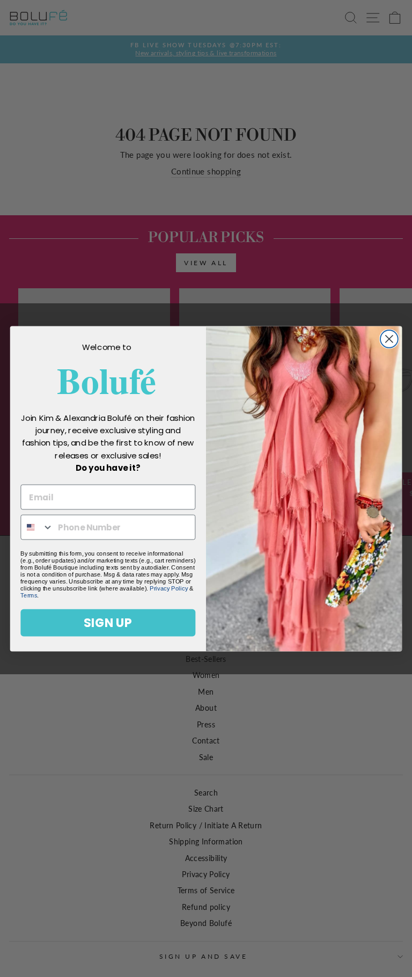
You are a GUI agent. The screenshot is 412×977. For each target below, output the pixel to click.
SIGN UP (108, 622)
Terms (28, 595)
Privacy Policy (169, 588)
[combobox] (37, 527)
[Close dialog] (389, 339)
